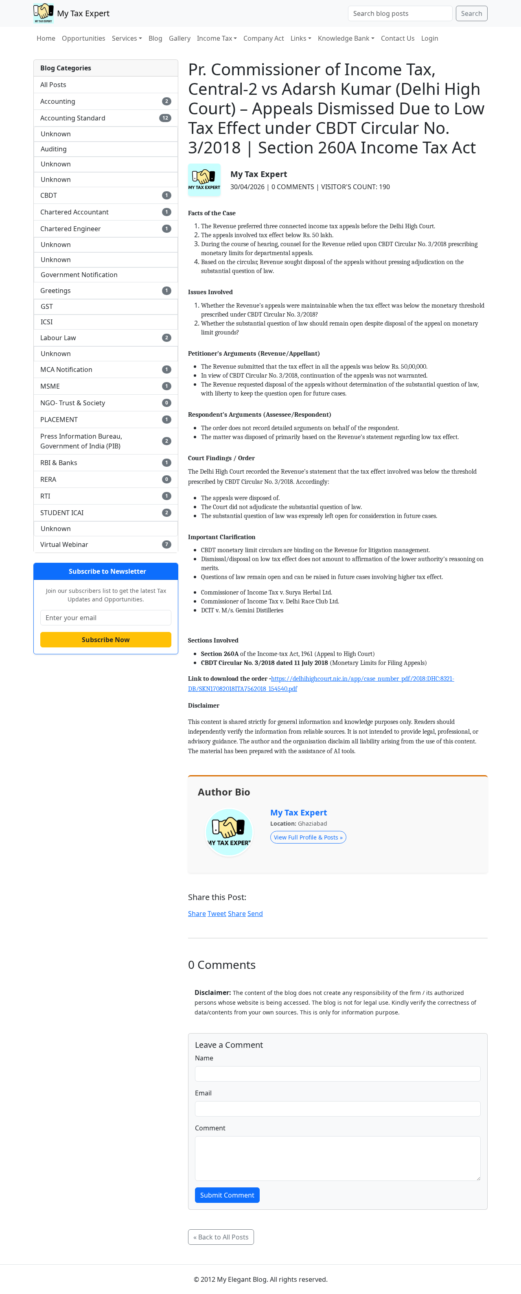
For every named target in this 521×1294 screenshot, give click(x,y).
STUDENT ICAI (104, 512)
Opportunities (83, 38)
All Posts (53, 84)
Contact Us (398, 38)
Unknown (56, 133)
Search (471, 13)
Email (203, 1093)
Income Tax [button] (214, 38)
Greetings (104, 290)
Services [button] (124, 38)
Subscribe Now (106, 639)
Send (255, 913)
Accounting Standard (104, 118)
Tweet (217, 913)
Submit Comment (227, 1195)
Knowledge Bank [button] (344, 38)
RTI (104, 496)
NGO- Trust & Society (104, 402)
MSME (104, 386)
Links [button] (298, 38)
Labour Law (104, 337)
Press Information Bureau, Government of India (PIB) (104, 441)
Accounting (104, 101)
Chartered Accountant (104, 212)
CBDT (104, 195)
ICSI (47, 321)
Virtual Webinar (104, 544)
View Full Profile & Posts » (308, 837)
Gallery (179, 38)
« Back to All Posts (221, 1237)
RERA (104, 479)
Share (197, 913)
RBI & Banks (104, 462)
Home (46, 38)
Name (204, 1058)
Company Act (263, 38)
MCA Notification (104, 369)
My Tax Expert (298, 812)
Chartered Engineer (104, 228)
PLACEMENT (104, 419)
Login (429, 38)
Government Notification (79, 274)
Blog (155, 38)
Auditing (54, 148)
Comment (210, 1128)
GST (47, 306)
